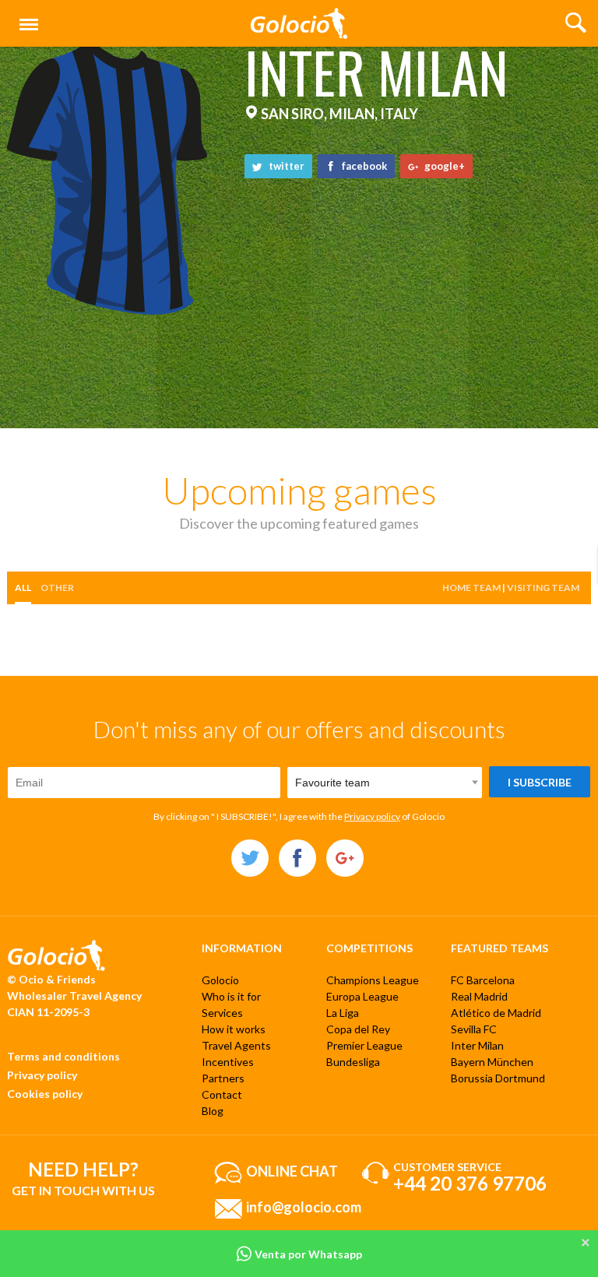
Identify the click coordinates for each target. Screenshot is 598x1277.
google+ (443, 166)
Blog (212, 1110)
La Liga (342, 1012)
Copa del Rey (358, 1029)
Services (222, 1012)
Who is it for (231, 996)
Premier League (364, 1045)
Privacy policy (372, 816)
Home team (471, 587)
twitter (285, 166)
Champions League (372, 980)
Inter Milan (477, 1045)
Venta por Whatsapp (307, 1254)
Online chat (292, 1170)
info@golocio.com (303, 1206)
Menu (26, 16)
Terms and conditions (63, 1056)
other (57, 587)
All (23, 587)
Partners (223, 1078)
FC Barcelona (483, 980)
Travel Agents (236, 1045)
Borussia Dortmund (498, 1078)
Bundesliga (353, 1061)
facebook (363, 166)
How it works (234, 1029)
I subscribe (540, 782)
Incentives (228, 1061)
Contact (222, 1094)
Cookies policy (45, 1093)
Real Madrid (479, 996)
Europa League (362, 996)
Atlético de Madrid (496, 1012)
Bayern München (492, 1061)
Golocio (220, 980)
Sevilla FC (474, 1029)
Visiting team (543, 587)
